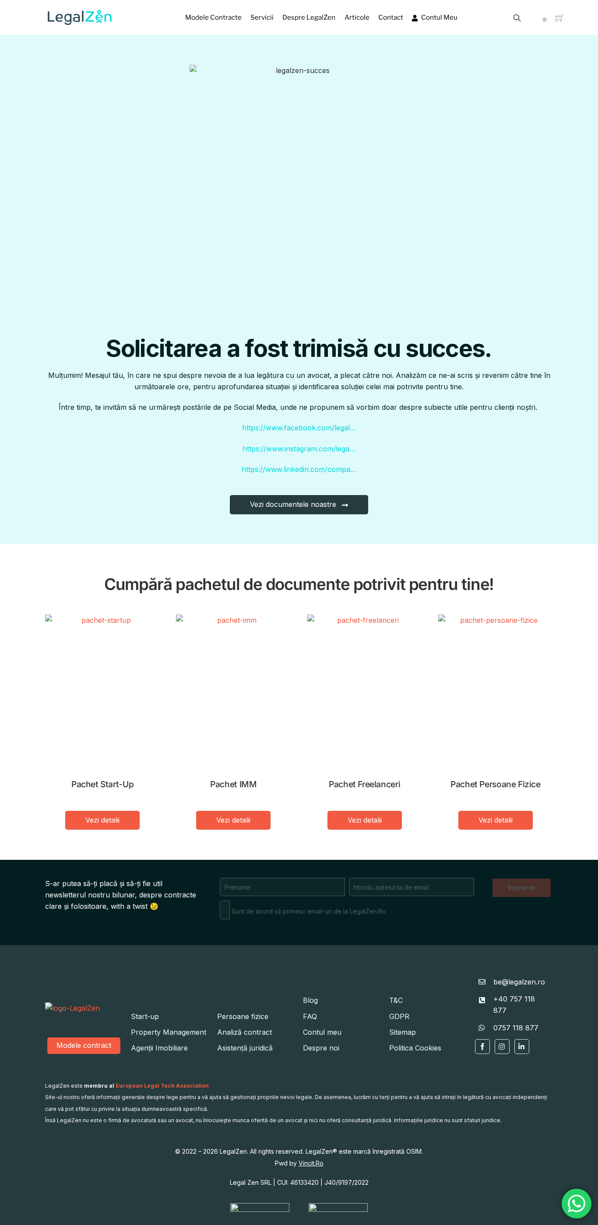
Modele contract (83, 1045)
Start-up (145, 1016)
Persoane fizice (242, 1016)
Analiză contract (244, 1032)
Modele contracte (213, 17)
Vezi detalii (102, 820)
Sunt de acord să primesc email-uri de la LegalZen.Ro (308, 911)
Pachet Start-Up (102, 784)
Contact (390, 17)
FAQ (310, 1016)
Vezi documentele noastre (293, 504)
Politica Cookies (415, 1048)
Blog (310, 1000)
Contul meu (322, 1032)
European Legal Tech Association (162, 1085)
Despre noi (321, 1048)
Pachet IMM (233, 784)
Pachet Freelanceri (364, 784)
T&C (396, 1000)
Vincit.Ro (311, 1163)
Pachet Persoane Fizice (495, 784)
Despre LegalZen (308, 17)
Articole (357, 17)
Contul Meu (438, 17)
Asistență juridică (245, 1048)
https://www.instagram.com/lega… (299, 448)
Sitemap (402, 1032)
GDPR (399, 1016)
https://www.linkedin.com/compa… (299, 469)
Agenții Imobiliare (159, 1048)
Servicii (262, 17)
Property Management (168, 1032)
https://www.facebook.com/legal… (299, 427)
